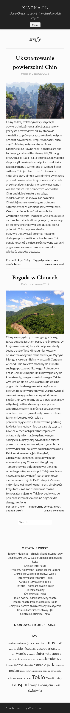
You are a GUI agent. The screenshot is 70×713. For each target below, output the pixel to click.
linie (59, 659)
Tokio (38, 677)
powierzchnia (50, 260)
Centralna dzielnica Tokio (35, 613)
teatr (22, 678)
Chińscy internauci (35, 565)
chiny (49, 642)
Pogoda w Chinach (35, 277)
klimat (57, 506)
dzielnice (23, 648)
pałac (52, 664)
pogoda (10, 510)
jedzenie (13, 659)
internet (43, 653)
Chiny (27, 260)
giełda (33, 649)
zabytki (56, 685)
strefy (9, 264)
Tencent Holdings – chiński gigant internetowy (35, 553)
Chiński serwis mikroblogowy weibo (35, 573)
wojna (34, 685)
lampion (51, 658)
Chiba (41, 643)
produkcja (37, 671)
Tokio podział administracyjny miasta (35, 597)
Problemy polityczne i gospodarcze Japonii (35, 569)
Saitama (46, 671)
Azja (20, 260)
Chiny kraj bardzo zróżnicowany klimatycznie (35, 605)
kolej (30, 659)
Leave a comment (54, 264)
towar (50, 678)
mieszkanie (38, 665)
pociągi (14, 670)
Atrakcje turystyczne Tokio (35, 581)
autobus (12, 643)
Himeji (12, 654)
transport (20, 684)
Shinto (11, 678)
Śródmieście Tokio (35, 593)
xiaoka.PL (35, 8)
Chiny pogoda (44, 506)
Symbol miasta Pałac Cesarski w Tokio (35, 601)
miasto (26, 665)
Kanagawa (22, 659)
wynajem (46, 685)
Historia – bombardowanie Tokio (35, 585)
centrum (34, 643)
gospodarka (45, 648)
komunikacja (39, 659)
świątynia (35, 690)
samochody (56, 671)
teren (17, 264)
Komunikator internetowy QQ (35, 610)
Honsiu (21, 653)
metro (18, 665)
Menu (35, 24)
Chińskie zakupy (35, 589)
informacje (32, 654)
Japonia (55, 653)
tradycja (58, 678)
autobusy (20, 643)
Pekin (61, 665)
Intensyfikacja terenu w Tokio (35, 577)
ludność (9, 665)
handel (57, 649)
